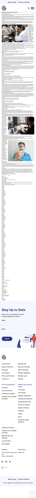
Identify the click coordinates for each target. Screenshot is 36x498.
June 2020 (3, 239)
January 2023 (3, 217)
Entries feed (3, 298)
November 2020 (4, 235)
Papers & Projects (6, 49)
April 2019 (3, 250)
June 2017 (3, 264)
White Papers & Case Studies (12, 49)
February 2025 (3, 200)
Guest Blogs (3, 285)
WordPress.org (4, 300)
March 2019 (3, 251)
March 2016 (3, 273)
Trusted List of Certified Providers (9, 398)
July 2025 (3, 197)
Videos (20, 414)
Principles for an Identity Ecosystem (7, 59)
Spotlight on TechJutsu (4, 177)
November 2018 (4, 254)
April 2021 (3, 231)
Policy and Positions (8, 376)
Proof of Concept (4, 293)
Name (3, 320)
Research (3, 294)
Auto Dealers (6, 444)
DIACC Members (23, 370)
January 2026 (3, 192)
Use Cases (21, 390)
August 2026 (3, 186)
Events (2, 284)
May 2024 (3, 207)
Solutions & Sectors (8, 428)
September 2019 (4, 246)
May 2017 (3, 265)
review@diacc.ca (21, 78)
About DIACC (6, 364)
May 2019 (3, 249)
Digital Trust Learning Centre (25, 386)
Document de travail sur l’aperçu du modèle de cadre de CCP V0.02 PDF (10, 98)
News (2, 288)
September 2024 (4, 204)
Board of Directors (7, 367)
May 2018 (3, 259)
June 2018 (3, 258)
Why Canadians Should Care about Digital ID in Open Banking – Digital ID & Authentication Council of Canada (15, 182)
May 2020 (3, 240)
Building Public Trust (24, 402)
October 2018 (3, 255)
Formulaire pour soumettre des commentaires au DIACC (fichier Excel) (10, 99)
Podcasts (21, 411)
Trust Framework (7, 391)
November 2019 (4, 244)
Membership (22, 364)
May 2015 (3, 275)
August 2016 (3, 269)
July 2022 (3, 221)
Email (3, 329)
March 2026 (3, 190)
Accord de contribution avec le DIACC (17, 103)
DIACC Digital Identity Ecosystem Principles (25, 171)
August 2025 (3, 196)
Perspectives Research (25, 399)
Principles (5, 370)
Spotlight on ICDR (4, 180)
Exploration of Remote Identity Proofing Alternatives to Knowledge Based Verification (21, 114)
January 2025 (3, 201)
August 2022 (3, 220)
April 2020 (3, 241)
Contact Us (5, 379)
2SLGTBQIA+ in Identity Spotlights (6, 280)
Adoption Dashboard (24, 396)
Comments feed (4, 299)
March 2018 (3, 261)
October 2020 (3, 236)
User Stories (22, 393)
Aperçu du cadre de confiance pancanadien (16, 64)
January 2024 (3, 210)
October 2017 (3, 263)
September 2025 (4, 195)
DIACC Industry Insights (5, 283)
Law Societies (6, 441)
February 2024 (3, 209)
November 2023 (4, 211)
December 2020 (3, 234)
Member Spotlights (24, 373)
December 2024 (3, 202)
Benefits (20, 379)
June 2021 (3, 229)
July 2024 (3, 206)
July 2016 (3, 270)
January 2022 (3, 224)
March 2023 (3, 215)
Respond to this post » (4, 50)
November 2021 (4, 225)
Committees (6, 373)
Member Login (12, 2)
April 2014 (3, 278)
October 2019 (3, 245)
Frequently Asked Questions (23, 421)
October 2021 (3, 226)
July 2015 (3, 274)
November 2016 (4, 268)
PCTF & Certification (8, 385)
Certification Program (8, 394)
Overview (5, 388)
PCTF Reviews (6, 108)
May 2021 (3, 230)
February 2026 (3, 191)
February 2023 (3, 216)
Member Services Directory (7, 437)
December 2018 (3, 253)
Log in (2, 297)
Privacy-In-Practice (24, 405)
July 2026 (3, 187)
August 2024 (3, 205)
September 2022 (4, 219)
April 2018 (3, 260)
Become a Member (24, 2)
